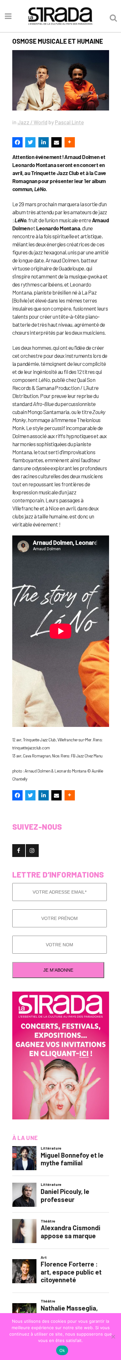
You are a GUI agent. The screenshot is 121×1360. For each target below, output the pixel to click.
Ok (62, 1350)
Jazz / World (32, 122)
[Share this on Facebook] (17, 142)
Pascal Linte (69, 122)
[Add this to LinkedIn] (43, 142)
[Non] (113, 1336)
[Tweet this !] (30, 142)
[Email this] (56, 142)
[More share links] (70, 142)
